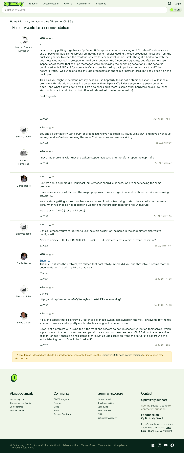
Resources (102, 3)
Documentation (52, 3)
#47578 (44, 345)
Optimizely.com (17, 399)
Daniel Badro (24, 185)
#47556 (44, 305)
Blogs (56, 406)
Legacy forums (40, 21)
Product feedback (62, 414)
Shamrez (45, 260)
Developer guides (105, 403)
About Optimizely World (47, 445)
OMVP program (61, 399)
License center (17, 410)
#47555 (44, 279)
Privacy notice (70, 445)
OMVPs (69, 3)
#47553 (44, 216)
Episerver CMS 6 (61, 21)
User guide (102, 406)
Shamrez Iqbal (23, 136)
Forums (24, 21)
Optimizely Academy (107, 418)
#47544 (44, 143)
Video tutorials (104, 410)
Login (178, 3)
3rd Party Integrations (22, 447)
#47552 (44, 163)
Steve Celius (23, 322)
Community (84, 3)
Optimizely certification (21, 403)
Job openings (16, 406)
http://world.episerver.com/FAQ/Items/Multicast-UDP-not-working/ (80, 299)
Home (13, 21)
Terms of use (88, 445)
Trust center (104, 445)
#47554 (44, 245)
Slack (56, 410)
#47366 (44, 119)
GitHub (100, 414)
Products (34, 3)
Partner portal (104, 399)
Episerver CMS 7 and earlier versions (121, 355)
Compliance (120, 445)
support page (159, 405)
